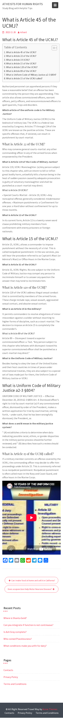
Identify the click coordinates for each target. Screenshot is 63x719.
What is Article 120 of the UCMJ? (22, 67)
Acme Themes (50, 709)
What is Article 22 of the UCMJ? (21, 55)
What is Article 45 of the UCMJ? (21, 52)
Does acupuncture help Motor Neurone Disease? (30, 589)
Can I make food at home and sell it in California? (33, 580)
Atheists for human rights (22, 4)
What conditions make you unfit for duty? (25, 645)
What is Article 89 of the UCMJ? (21, 71)
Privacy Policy (11, 677)
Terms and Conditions (15, 683)
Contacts (8, 670)
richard (23, 32)
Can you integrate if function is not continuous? (28, 624)
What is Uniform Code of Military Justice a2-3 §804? (31, 74)
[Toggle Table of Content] (52, 47)
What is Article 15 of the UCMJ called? (24, 78)
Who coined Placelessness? (18, 638)
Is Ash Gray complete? (15, 631)
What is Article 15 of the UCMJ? (21, 63)
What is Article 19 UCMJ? (18, 59)
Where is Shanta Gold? (15, 618)
